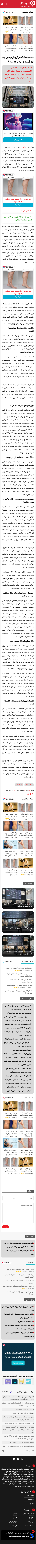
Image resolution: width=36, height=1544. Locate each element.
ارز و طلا (31, 1522)
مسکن (15, 1517)
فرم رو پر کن (18, 140)
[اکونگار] (22, 4)
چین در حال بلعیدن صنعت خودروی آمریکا (18, 1039)
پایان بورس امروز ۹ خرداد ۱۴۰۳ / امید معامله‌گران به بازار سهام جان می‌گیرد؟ (18, 905)
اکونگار (25, 147)
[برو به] (33, 1531)
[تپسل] (4, 111)
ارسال (5, 1227)
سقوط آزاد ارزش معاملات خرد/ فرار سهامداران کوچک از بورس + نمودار (19, 953)
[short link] (33, 794)
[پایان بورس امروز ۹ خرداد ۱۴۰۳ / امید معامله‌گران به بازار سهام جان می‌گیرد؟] (18, 898)
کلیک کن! (18, 205)
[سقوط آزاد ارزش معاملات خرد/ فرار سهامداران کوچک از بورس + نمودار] (18, 946)
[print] (28, 794)
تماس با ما (30, 1495)
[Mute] (8, 128)
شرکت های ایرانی (28, 1513)
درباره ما (31, 1499)
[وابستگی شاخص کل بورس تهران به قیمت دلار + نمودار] (18, 922)
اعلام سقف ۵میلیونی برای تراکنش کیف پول (20, 1247)
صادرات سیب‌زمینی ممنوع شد (22, 1050)
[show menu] (6, 4)
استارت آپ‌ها (29, 1526)
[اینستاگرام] (18, 1459)
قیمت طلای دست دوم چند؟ (24, 1322)
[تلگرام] (14, 1459)
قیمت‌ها (14, 1526)
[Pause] (5, 128)
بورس (15, 1513)
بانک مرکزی (29, 785)
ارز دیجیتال (13, 1522)
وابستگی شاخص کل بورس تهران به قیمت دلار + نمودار (18, 929)
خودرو (31, 1517)
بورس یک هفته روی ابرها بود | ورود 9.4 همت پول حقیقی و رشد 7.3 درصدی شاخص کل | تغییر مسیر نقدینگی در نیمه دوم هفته (17, 1017)
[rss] (22, 1459)
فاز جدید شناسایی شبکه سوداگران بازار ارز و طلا (18, 1243)
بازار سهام (19, 785)
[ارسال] (30, 794)
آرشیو (32, 1503)
